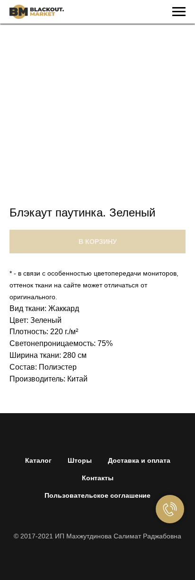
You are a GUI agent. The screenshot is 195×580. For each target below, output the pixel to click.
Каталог (38, 460)
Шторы (80, 460)
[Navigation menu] (179, 12)
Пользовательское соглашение (97, 495)
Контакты (98, 478)
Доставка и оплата (139, 460)
